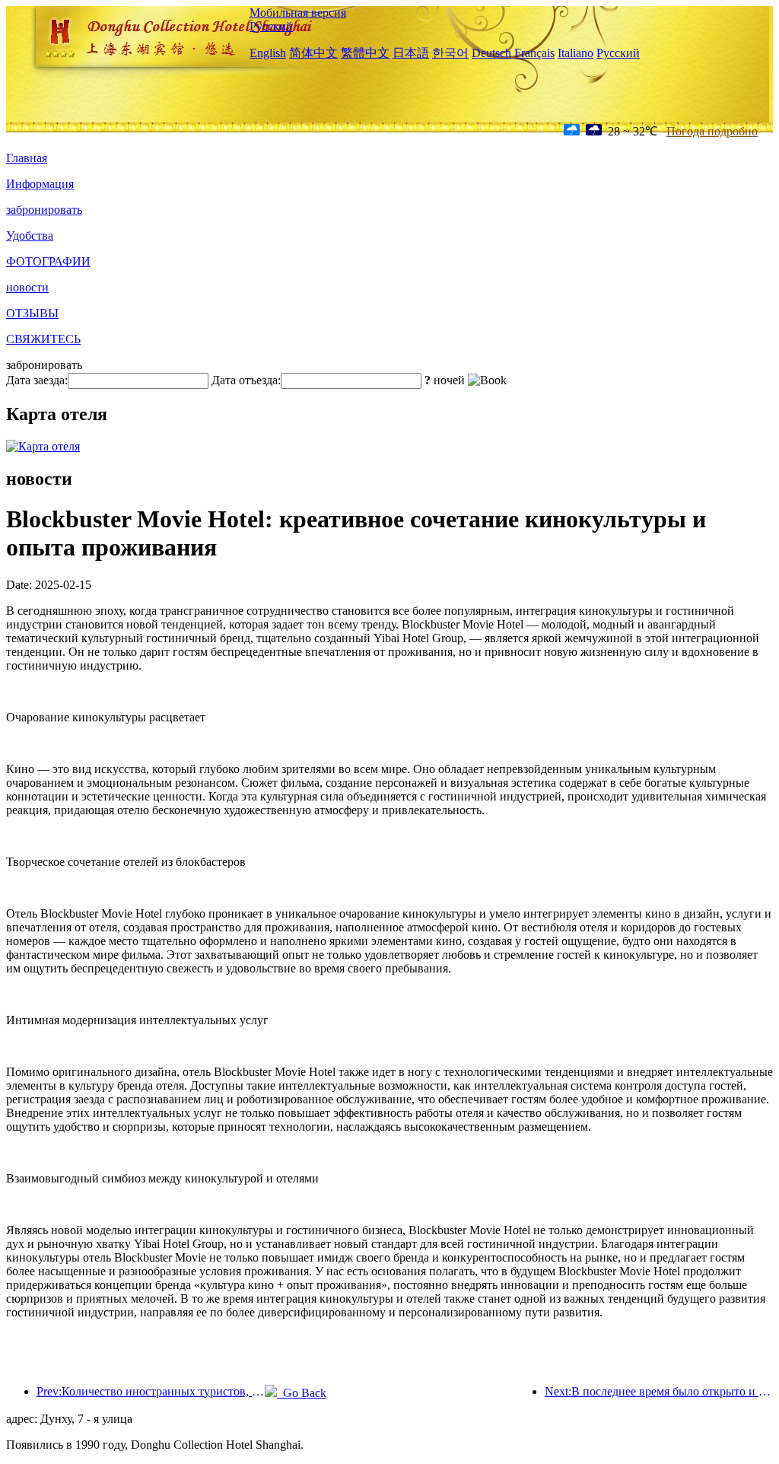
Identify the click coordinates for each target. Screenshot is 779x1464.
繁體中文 (365, 52)
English (268, 52)
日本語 (411, 52)
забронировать (44, 209)
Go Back (301, 1392)
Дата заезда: (37, 380)
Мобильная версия (298, 12)
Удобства (29, 235)
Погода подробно (712, 131)
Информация (40, 183)
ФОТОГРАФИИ (48, 261)
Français (534, 52)
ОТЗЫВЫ (32, 313)
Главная (26, 157)
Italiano (575, 52)
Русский (271, 26)
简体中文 (313, 52)
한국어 (450, 52)
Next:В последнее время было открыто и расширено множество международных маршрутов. (659, 1391)
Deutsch (491, 52)
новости (27, 287)
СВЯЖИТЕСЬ (43, 339)
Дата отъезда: (246, 380)
